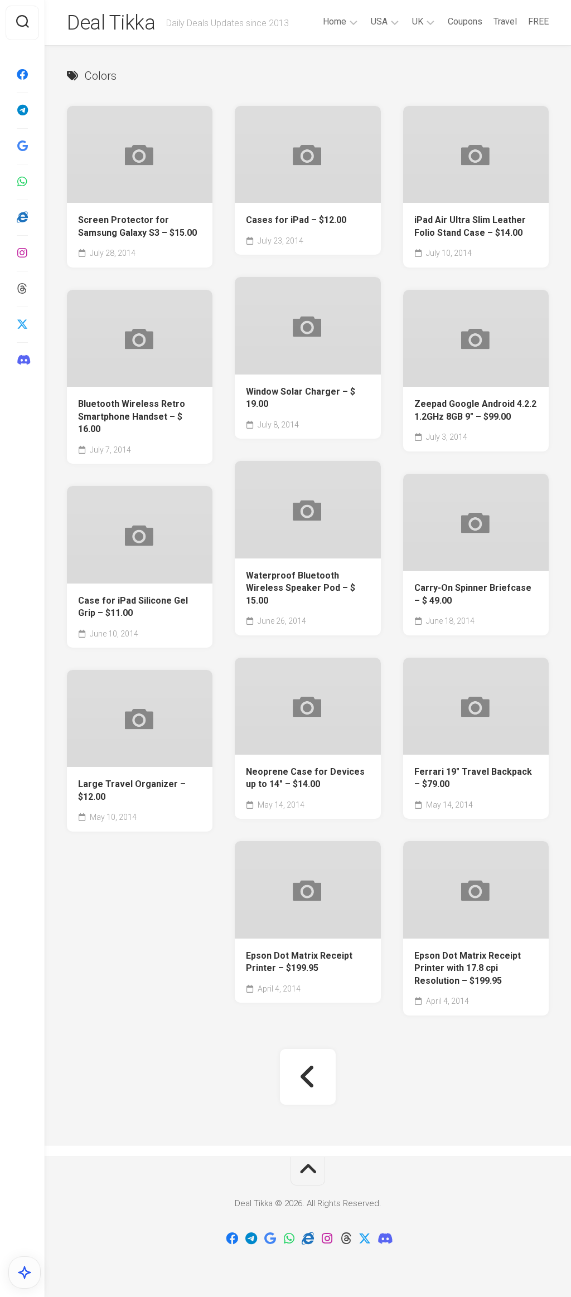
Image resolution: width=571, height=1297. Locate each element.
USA (379, 21)
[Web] (22, 217)
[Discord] (22, 360)
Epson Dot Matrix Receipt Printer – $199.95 (299, 962)
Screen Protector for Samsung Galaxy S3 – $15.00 (137, 226)
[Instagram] (22, 253)
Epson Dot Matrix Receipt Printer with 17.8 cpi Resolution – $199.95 (467, 968)
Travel (505, 21)
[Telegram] (22, 110)
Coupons (465, 21)
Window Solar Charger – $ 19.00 (300, 398)
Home (334, 21)
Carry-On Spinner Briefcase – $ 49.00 (472, 594)
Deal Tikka (111, 23)
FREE (538, 21)
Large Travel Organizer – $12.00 (132, 790)
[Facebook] (22, 74)
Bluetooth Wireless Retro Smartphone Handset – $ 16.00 (131, 416)
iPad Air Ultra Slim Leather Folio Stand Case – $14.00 (470, 226)
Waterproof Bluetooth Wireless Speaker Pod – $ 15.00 (300, 588)
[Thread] (22, 288)
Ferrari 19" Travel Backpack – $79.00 (473, 778)
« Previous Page (308, 1077)
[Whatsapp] (22, 181)
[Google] (22, 146)
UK (417, 21)
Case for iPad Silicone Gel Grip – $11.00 (133, 607)
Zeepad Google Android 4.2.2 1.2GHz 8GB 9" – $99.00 (475, 410)
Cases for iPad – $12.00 (296, 220)
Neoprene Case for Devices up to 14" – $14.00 (305, 778)
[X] (22, 324)
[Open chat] (24, 1272)
